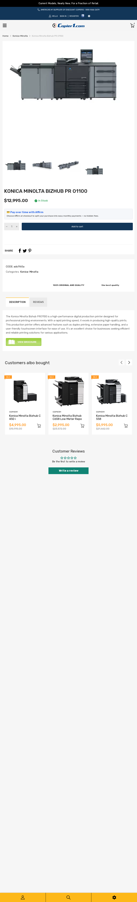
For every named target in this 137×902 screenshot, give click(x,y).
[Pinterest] (30, 251)
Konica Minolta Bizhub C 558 (111, 417)
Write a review (68, 470)
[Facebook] (83, 17)
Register (74, 16)
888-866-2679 (92, 10)
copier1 (13, 412)
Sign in (63, 16)
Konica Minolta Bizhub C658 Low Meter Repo (67, 417)
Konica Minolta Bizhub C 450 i (25, 417)
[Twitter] (25, 251)
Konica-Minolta (28, 271)
